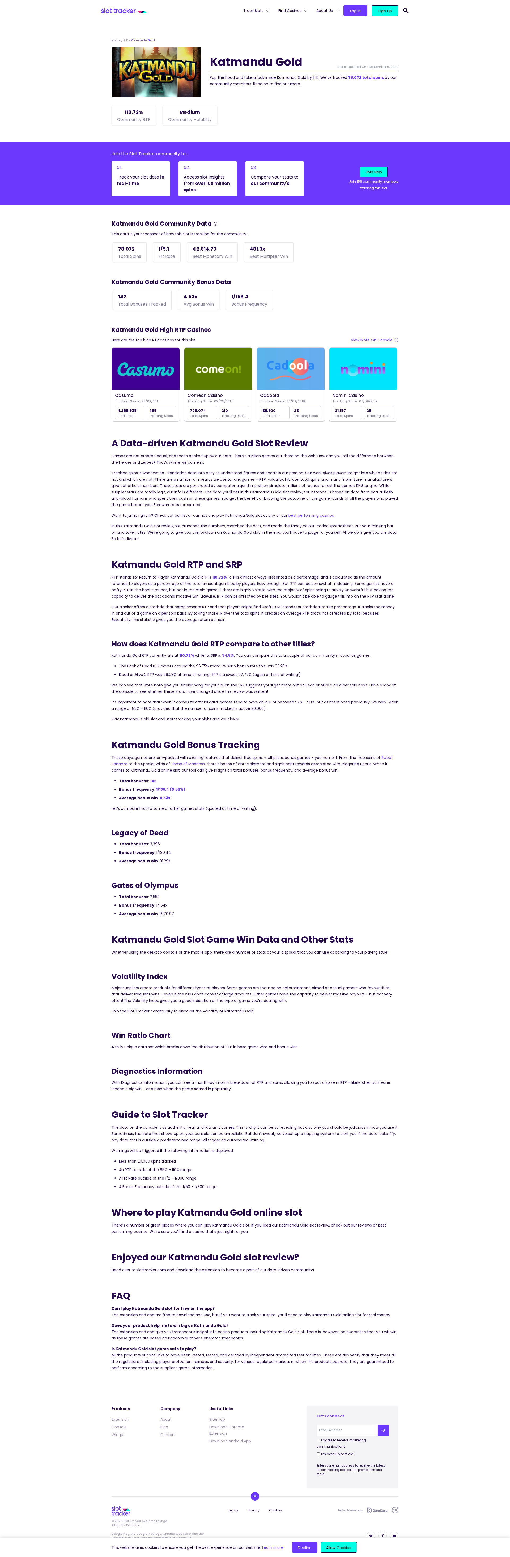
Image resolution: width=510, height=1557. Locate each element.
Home (116, 40)
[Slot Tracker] (170, 10)
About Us (324, 10)
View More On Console (372, 340)
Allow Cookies (338, 1547)
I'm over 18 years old (337, 1454)
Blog (164, 1427)
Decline (305, 1547)
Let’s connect (330, 1416)
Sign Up (385, 11)
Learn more (272, 1547)
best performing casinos (311, 515)
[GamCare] (377, 1510)
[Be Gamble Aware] (350, 1510)
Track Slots (253, 10)
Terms (233, 1510)
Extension (120, 1419)
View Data (146, 369)
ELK (125, 40)
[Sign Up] (383, 1430)
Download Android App (230, 1441)
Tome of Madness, (188, 764)
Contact (168, 1434)
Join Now (374, 172)
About (166, 1419)
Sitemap (217, 1419)
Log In (355, 11)
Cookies (275, 1510)
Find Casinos (289, 10)
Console (119, 1427)
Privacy (254, 1510)
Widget (118, 1434)
